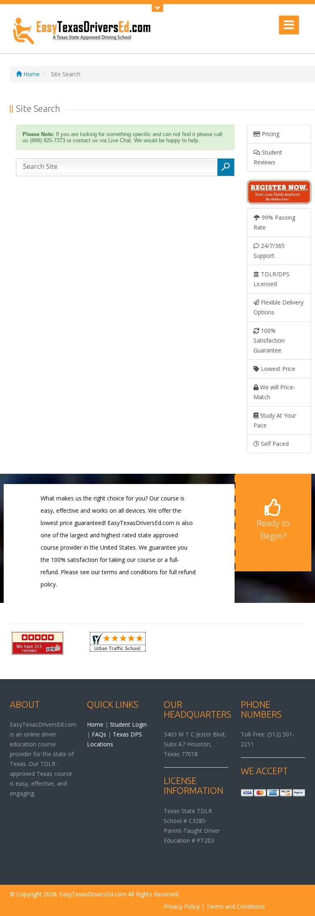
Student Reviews (267, 157)
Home (31, 74)
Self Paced (274, 444)
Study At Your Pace (274, 420)
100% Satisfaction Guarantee (269, 340)
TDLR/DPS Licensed (271, 279)
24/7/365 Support (269, 250)
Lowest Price (277, 369)
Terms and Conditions (235, 906)
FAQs (99, 734)
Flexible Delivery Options (278, 307)
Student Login (128, 724)
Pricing (269, 134)
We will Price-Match (274, 392)
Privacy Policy (182, 906)
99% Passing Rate (274, 222)
